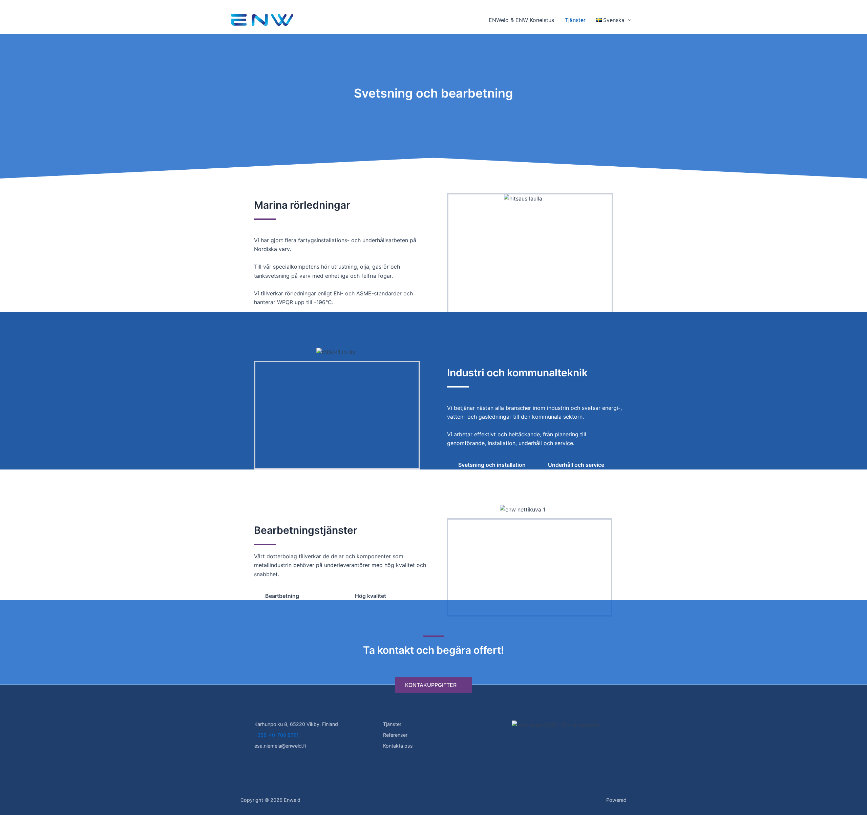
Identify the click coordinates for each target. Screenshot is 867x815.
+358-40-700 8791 (276, 735)
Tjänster (575, 20)
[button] (628, 20)
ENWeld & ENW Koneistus (521, 20)
